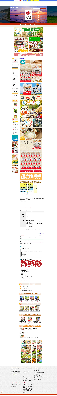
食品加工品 (14, 78)
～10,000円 (14, 94)
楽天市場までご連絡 (13, 374)
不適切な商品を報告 (28, 210)
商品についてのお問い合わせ (23, 210)
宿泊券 (14, 84)
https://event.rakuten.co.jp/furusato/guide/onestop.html (25, 278)
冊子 (13, 85)
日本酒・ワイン (14, 79)
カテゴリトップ (20, 58)
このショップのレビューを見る (41, 233)
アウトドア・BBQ (15, 91)
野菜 (13, 72)
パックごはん (23, 58)
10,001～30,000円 (15, 95)
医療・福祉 (14, 90)
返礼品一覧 (30, 24)
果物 (13, 73)
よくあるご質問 (35, 24)
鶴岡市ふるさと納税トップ (24, 24)
